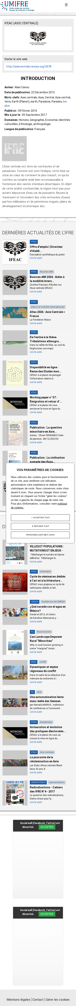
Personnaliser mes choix (40, 535)
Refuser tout (41, 526)
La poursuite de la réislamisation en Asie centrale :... (44, 761)
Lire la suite (36, 258)
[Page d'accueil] (17, 10)
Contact (38, 1000)
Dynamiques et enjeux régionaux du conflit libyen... (44, 671)
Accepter (47, 827)
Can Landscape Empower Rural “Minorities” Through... (46, 641)
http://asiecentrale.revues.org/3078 (28, 66)
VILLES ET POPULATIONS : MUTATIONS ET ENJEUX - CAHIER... (47, 550)
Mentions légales (18, 1000)
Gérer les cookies (58, 1000)
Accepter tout (41, 517)
